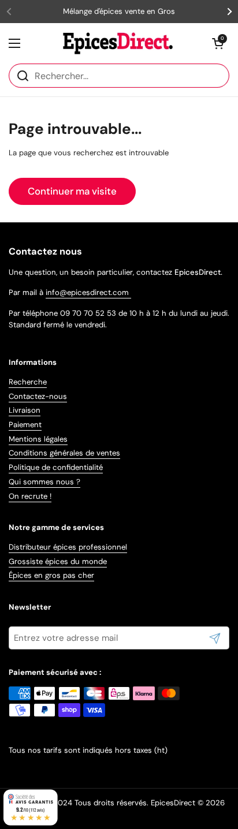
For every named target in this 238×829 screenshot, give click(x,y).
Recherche (28, 382)
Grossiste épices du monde (58, 561)
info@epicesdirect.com (88, 292)
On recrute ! (30, 496)
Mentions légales (38, 439)
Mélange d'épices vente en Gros (119, 12)
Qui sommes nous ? (44, 482)
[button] (217, 43)
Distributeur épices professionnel (68, 547)
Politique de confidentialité (56, 467)
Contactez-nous (38, 396)
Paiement (25, 425)
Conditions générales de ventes (64, 453)
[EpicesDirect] (116, 43)
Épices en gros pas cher (51, 575)
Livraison (24, 410)
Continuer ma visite (72, 191)
